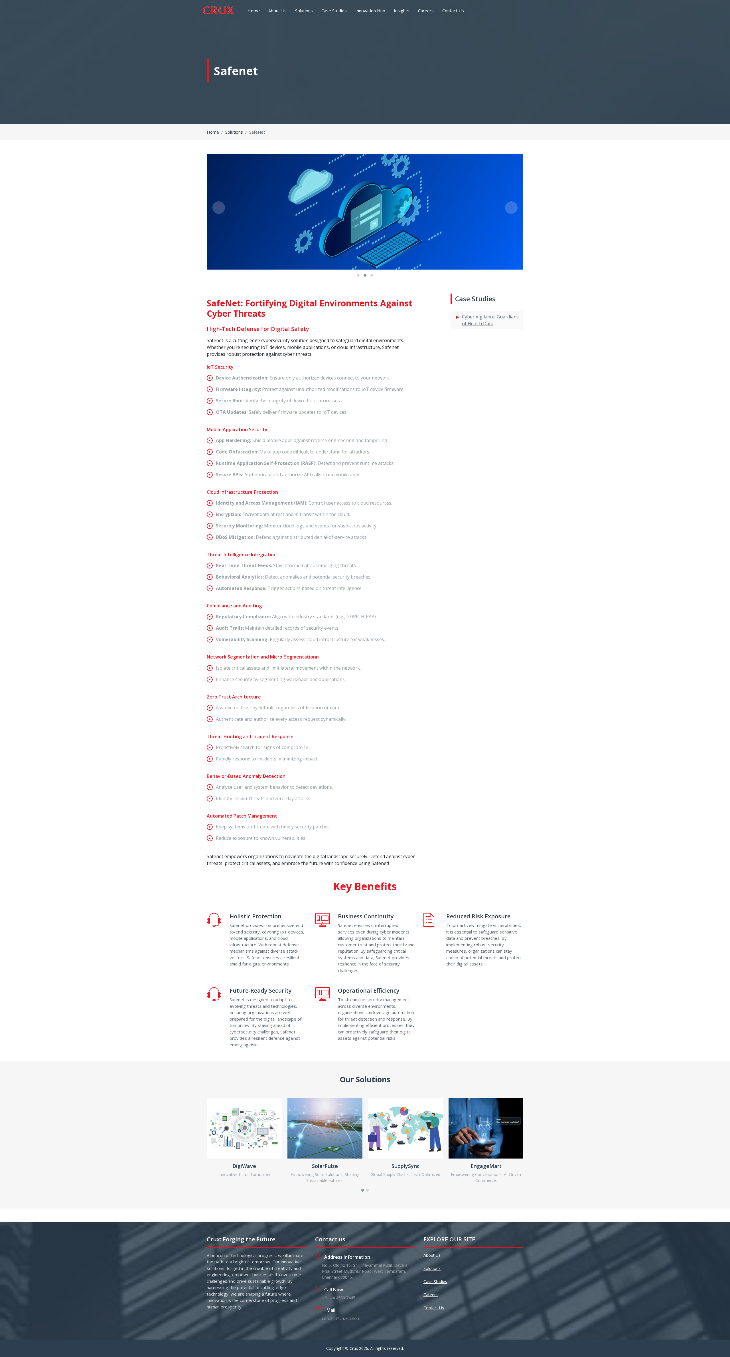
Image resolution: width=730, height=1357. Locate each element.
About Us (277, 10)
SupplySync (405, 1166)
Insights (401, 10)
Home (254, 10)
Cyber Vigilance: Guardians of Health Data (490, 320)
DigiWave (244, 1166)
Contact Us (453, 10)
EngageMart (486, 1166)
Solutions (304, 10)
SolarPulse (325, 1166)
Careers (426, 10)
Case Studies (334, 10)
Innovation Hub (370, 10)
